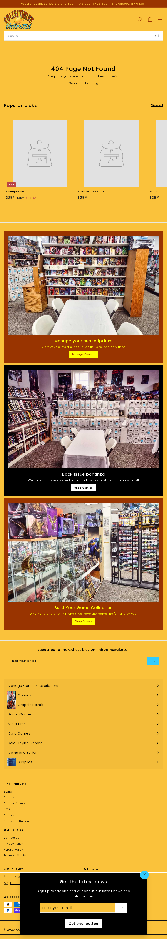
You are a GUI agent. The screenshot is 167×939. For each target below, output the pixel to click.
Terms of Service (15, 855)
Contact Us (12, 837)
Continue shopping (83, 83)
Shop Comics (83, 487)
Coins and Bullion (16, 821)
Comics (9, 797)
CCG (7, 809)
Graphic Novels (14, 803)
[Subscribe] (121, 908)
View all (157, 105)
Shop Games (83, 621)
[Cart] (150, 19)
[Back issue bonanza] (83, 419)
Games (9, 815)
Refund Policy (13, 849)
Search (9, 791)
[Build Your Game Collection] (83, 552)
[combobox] (83, 36)
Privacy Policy (13, 844)
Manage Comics (83, 354)
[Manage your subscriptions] (83, 285)
